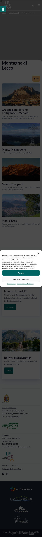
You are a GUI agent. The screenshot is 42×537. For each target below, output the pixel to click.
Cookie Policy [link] (11, 284)
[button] (38, 253)
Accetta (21, 273)
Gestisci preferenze (21, 279)
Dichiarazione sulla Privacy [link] (25, 284)
